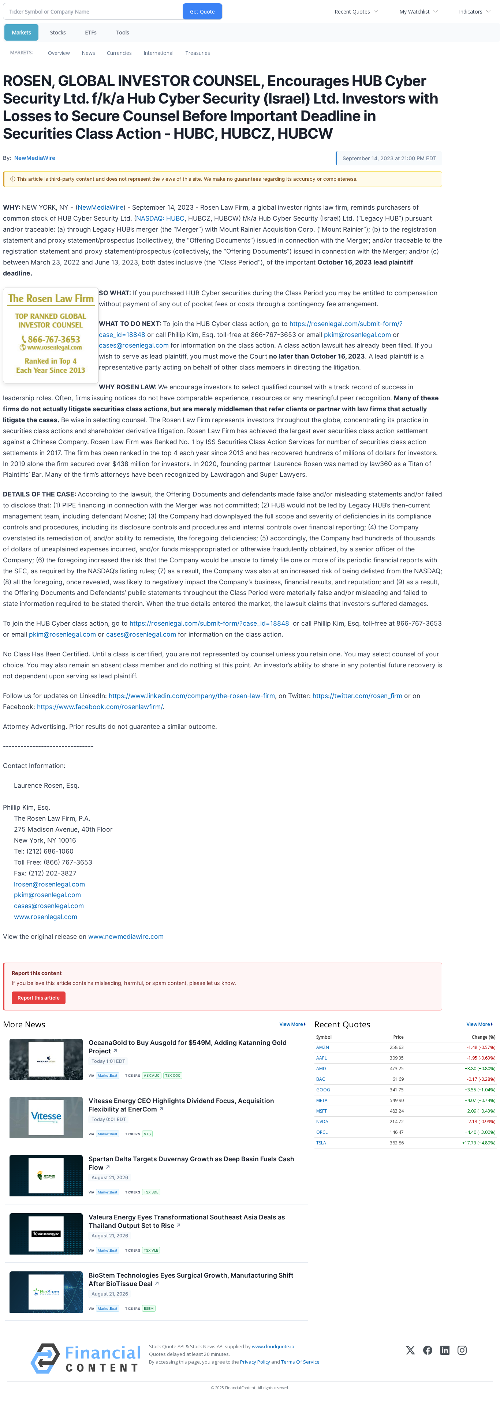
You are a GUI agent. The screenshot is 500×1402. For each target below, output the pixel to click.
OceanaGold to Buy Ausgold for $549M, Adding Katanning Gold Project (188, 1047)
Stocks (58, 32)
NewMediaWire (100, 207)
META (322, 1100)
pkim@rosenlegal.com (357, 334)
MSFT (321, 1111)
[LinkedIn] (444, 1359)
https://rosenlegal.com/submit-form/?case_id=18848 (209, 623)
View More (291, 1024)
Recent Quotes (352, 11)
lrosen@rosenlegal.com (49, 884)
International (158, 52)
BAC (320, 1079)
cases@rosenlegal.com (134, 345)
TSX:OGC (172, 1075)
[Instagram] (462, 1359)
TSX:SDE (151, 1192)
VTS (147, 1134)
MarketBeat (107, 1075)
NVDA (322, 1121)
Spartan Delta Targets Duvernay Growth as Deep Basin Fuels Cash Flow (191, 1163)
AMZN (322, 1047)
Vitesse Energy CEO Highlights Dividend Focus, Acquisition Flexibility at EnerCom (181, 1105)
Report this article (39, 998)
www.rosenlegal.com (45, 917)
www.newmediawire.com (126, 936)
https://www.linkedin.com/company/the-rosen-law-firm (192, 696)
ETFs (91, 32)
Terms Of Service (300, 1361)
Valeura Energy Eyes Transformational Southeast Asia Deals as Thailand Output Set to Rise (187, 1221)
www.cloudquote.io (273, 1346)
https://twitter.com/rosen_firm (357, 696)
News (88, 52)
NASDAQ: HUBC (160, 218)
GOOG (323, 1090)
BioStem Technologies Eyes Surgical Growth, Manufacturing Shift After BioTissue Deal (191, 1279)
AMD (321, 1068)
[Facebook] (427, 1359)
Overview (59, 52)
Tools (122, 32)
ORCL (322, 1132)
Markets (21, 32)
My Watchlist (414, 11)
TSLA (321, 1143)
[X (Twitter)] (410, 1359)
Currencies (119, 52)
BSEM (149, 1309)
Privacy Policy (255, 1361)
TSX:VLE (151, 1250)
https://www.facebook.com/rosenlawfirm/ (100, 707)
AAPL (321, 1058)
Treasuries (197, 52)
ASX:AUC (152, 1075)
